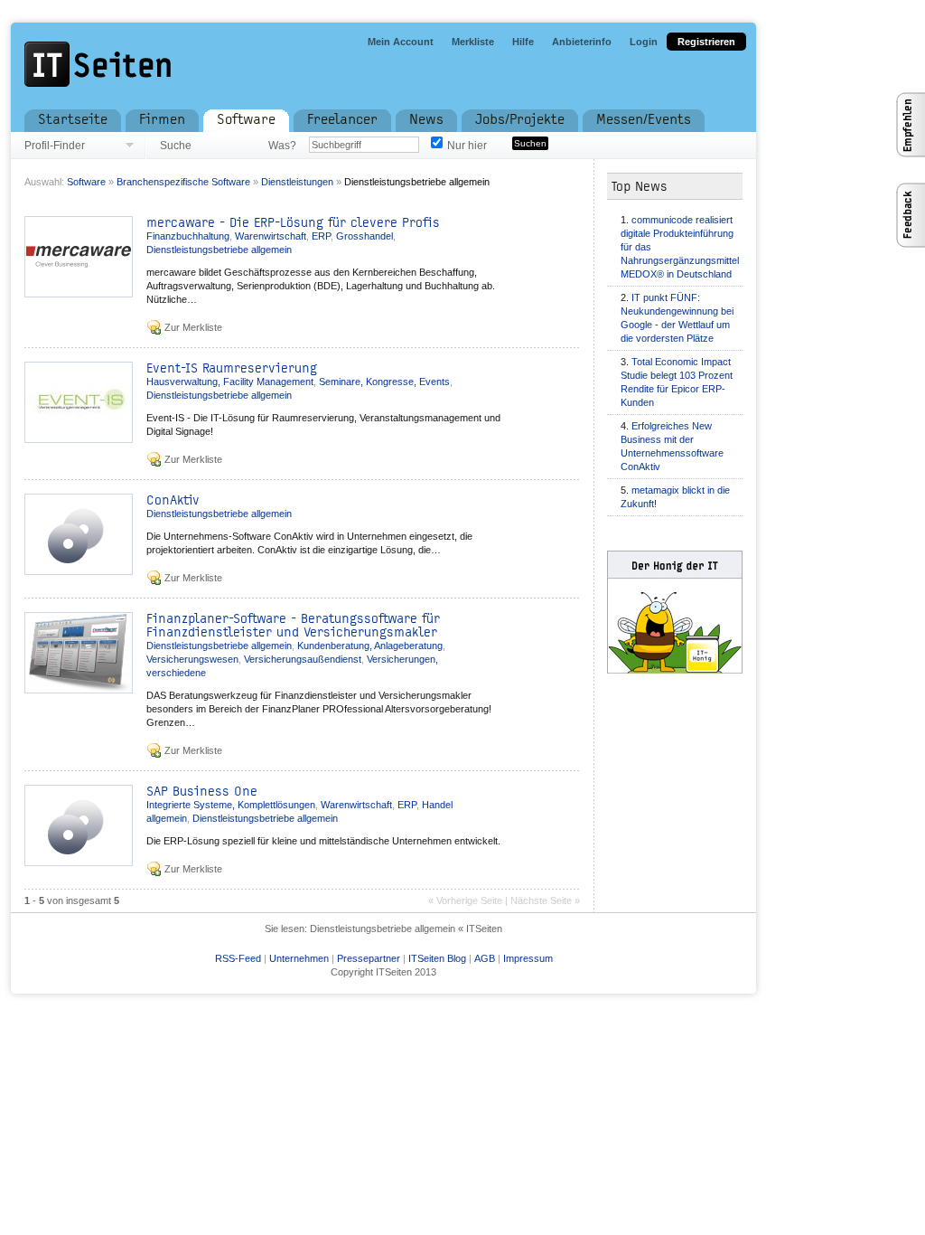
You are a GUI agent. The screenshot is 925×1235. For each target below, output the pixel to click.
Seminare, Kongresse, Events (384, 381)
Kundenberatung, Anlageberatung (370, 645)
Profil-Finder (54, 145)
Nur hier (467, 145)
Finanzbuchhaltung (187, 236)
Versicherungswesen (192, 659)
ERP (321, 236)
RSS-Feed (238, 958)
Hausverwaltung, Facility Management (229, 381)
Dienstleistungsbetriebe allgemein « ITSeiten (406, 928)
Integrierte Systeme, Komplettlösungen (230, 804)
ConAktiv (173, 500)
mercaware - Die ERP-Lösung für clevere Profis (293, 223)
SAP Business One (201, 791)
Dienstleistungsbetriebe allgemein (417, 181)
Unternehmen (299, 958)
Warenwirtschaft (270, 236)
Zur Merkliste (193, 327)
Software (86, 181)
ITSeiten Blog (437, 958)
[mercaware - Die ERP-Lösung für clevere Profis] (78, 292)
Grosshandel (364, 236)
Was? (281, 145)
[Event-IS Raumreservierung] (78, 438)
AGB (484, 958)
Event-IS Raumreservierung (231, 368)
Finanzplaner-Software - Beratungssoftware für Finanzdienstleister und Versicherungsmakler (293, 625)
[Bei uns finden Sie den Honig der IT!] (688, 614)
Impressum (528, 958)
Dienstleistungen (297, 181)
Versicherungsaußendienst (302, 659)
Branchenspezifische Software (183, 181)
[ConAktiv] (78, 570)
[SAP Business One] (78, 861)
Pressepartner (368, 958)
